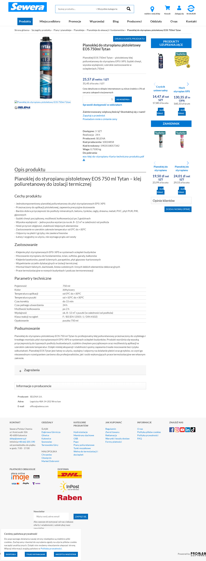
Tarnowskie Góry (50, 445)
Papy (76, 441)
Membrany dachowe (84, 435)
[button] (188, 84)
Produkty (25, 21)
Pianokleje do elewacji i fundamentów (106, 30)
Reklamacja (111, 435)
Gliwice (45, 435)
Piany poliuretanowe (84, 445)
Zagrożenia (29, 370)
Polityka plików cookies (149, 432)
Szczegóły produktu (41, 30)
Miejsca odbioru (50, 21)
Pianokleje (79, 30)
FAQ (139, 438)
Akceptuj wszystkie (66, 554)
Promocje (75, 21)
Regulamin (110, 428)
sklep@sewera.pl (18, 438)
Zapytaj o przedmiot (94, 115)
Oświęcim (47, 457)
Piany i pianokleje (62, 30)
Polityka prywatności (147, 435)
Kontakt (191, 21)
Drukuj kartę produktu (130, 38)
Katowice (46, 438)
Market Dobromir (50, 461)
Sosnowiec (47, 441)
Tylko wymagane (35, 554)
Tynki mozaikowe (82, 448)
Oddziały (156, 21)
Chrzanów (47, 454)
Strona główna (21, 30)
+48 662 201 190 (26, 441)
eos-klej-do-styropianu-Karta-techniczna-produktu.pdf (113, 156)
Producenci (134, 21)
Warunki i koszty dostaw (117, 438)
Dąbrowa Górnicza (51, 432)
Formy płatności (113, 441)
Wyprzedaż (97, 21)
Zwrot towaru (112, 432)
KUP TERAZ (160, 112)
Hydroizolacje (81, 432)
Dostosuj (11, 554)
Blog (116, 21)
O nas (174, 21)
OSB (76, 438)
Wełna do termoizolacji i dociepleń (86, 453)
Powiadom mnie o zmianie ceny (100, 119)
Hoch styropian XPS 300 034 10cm (182, 91)
